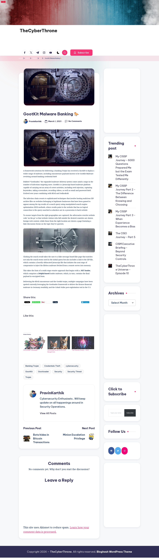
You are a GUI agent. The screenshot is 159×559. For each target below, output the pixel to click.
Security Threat (74, 371)
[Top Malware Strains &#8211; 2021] (83, 342)
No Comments (75, 121)
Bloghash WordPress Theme (114, 551)
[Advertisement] (122, 100)
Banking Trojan (32, 366)
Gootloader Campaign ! (30, 350)
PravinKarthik (52, 393)
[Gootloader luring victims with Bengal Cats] (58, 342)
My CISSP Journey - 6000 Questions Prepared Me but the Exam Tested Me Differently (125, 168)
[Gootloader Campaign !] (34, 342)
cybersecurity (72, 366)
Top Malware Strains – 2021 (80, 350)
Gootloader (43, 371)
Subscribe (130, 413)
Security (58, 371)
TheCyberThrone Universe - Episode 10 (125, 269)
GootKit (29, 371)
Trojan (28, 377)
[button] (81, 52)
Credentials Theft (52, 366)
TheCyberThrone (38, 30)
